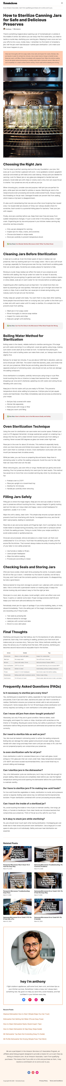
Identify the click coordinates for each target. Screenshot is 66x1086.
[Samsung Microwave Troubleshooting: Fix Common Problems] (48, 854)
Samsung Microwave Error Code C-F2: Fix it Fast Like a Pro (17, 918)
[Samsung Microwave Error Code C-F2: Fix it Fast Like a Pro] (17, 907)
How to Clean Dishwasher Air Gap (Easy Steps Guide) (22, 1029)
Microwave (17, 29)
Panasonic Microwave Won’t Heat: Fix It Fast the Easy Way (16, 865)
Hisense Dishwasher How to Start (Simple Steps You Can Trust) (26, 1014)
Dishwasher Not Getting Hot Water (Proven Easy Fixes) (23, 1019)
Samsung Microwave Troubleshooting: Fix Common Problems (48, 865)
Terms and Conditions (56, 1080)
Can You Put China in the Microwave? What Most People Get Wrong (36, 326)
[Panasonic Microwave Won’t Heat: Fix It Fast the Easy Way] (17, 854)
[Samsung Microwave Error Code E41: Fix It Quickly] (48, 907)
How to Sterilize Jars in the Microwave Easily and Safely (33, 416)
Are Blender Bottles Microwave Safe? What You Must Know (34, 244)
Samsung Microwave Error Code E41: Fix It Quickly (48, 918)
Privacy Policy (43, 1080)
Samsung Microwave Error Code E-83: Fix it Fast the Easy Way (48, 892)
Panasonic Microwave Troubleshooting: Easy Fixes (16, 892)
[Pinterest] (33, 1072)
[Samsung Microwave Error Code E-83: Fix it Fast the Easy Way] (48, 880)
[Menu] (62, 3)
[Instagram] (37, 1072)
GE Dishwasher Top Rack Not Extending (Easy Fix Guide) (24, 1034)
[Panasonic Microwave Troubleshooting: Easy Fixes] (17, 880)
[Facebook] (29, 1072)
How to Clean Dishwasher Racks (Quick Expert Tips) (22, 1024)
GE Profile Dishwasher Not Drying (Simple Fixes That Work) (24, 1039)
